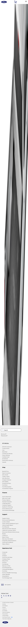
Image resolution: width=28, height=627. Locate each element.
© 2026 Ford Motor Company (8, 602)
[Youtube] (6, 595)
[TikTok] (1, 597)
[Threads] (10, 595)
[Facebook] (1, 595)
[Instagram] (8, 595)
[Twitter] (3, 595)
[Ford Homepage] (5, 623)
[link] (4, 604)
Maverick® (4, 436)
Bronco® (3, 434)
